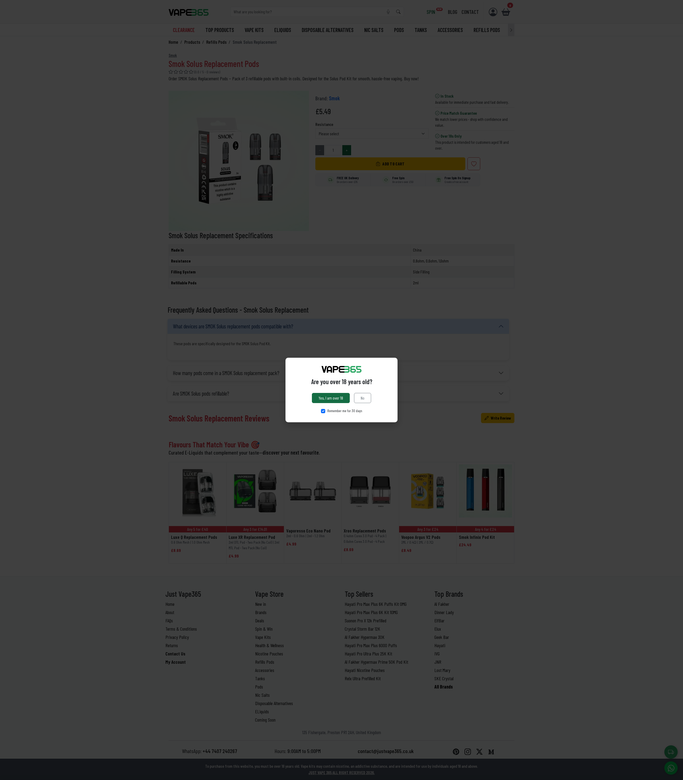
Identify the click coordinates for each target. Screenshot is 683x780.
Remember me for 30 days (344, 410)
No (362, 397)
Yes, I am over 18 (331, 397)
